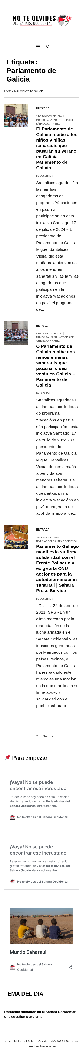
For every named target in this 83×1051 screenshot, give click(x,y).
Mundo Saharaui (46, 120)
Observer (46, 176)
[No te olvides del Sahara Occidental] (41, 20)
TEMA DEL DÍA (23, 994)
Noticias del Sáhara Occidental (57, 541)
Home (7, 91)
